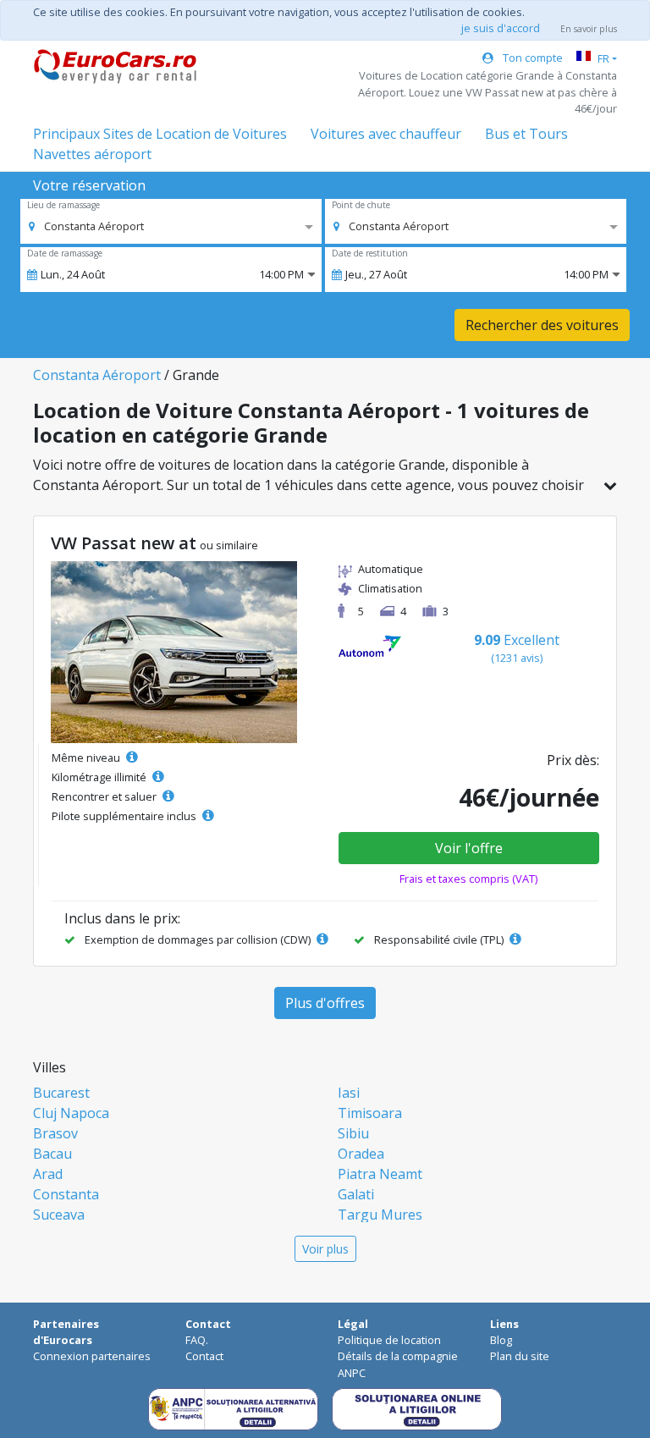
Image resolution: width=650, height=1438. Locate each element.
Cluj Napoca (71, 1113)
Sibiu (353, 1133)
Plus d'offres (325, 1003)
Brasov (55, 1133)
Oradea (361, 1153)
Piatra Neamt (380, 1174)
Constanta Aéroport (97, 375)
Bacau (52, 1153)
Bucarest (61, 1092)
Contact (204, 1356)
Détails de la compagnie (398, 1356)
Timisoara (370, 1113)
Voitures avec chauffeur (386, 133)
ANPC (352, 1372)
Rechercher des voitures (542, 325)
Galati (356, 1194)
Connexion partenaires (92, 1356)
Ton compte (531, 57)
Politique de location (389, 1339)
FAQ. (196, 1339)
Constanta (66, 1194)
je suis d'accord (500, 28)
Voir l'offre (469, 848)
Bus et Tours (526, 133)
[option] (86, 226)
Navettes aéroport (92, 154)
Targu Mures (380, 1214)
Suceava (59, 1214)
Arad (48, 1174)
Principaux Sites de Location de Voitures (160, 133)
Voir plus (325, 1249)
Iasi (349, 1092)
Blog (501, 1339)
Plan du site (519, 1356)
